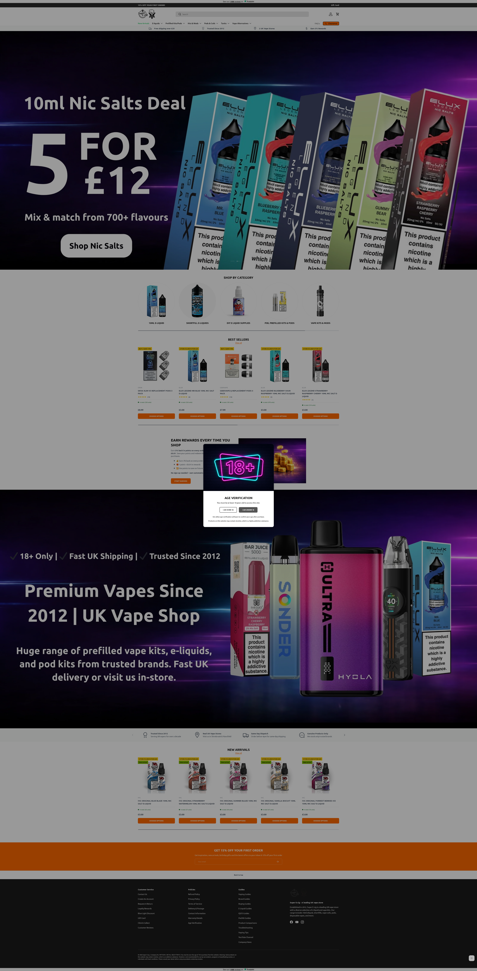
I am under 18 (248, 510)
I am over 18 (228, 510)
